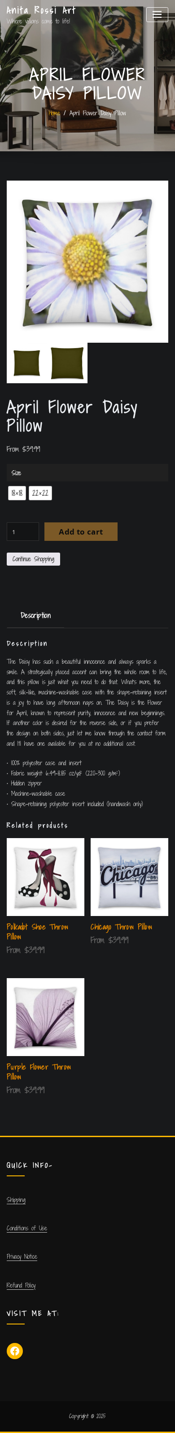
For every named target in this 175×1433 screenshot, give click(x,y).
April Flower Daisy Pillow (98, 113)
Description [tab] (36, 615)
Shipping (16, 1199)
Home (54, 113)
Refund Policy (21, 1285)
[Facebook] (15, 1351)
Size (16, 472)
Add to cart (81, 531)
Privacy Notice (22, 1256)
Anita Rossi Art (42, 10)
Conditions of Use (27, 1228)
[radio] (17, 493)
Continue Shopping (33, 558)
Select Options (97, 940)
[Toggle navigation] (157, 14)
